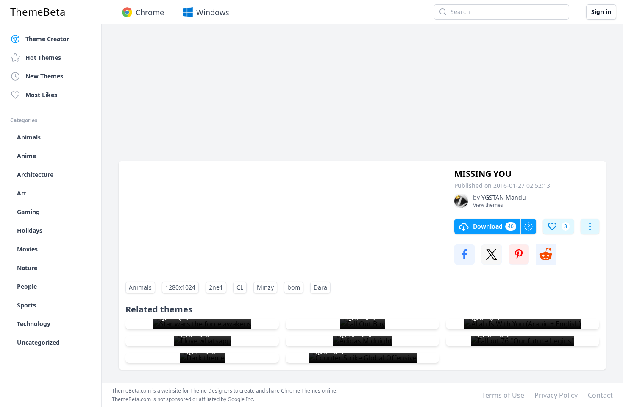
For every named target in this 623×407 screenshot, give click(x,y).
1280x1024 (180, 287)
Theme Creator (47, 39)
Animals (140, 287)
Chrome (150, 12)
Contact (600, 395)
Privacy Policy (556, 395)
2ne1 (216, 287)
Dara (320, 287)
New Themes (44, 76)
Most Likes (41, 95)
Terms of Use (503, 395)
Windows (212, 12)
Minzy (265, 287)
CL (239, 287)
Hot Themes (43, 57)
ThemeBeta (37, 12)
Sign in (601, 12)
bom (293, 287)
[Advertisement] (362, 96)
